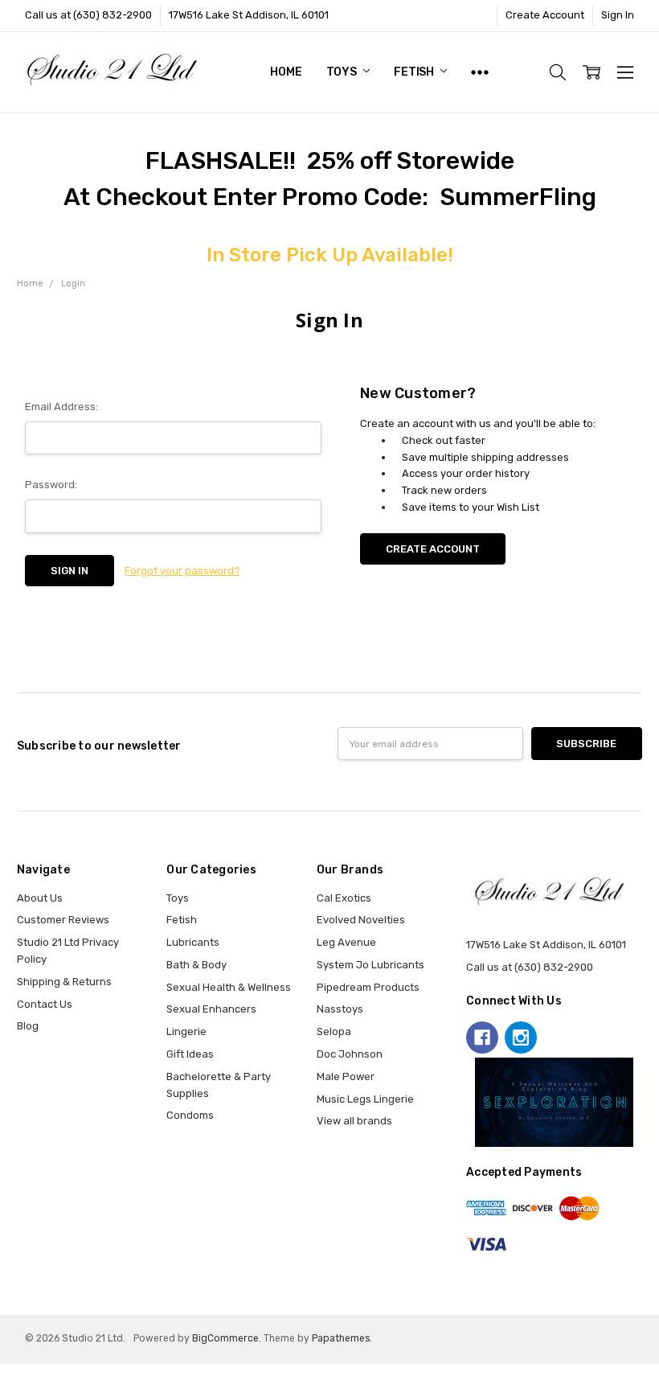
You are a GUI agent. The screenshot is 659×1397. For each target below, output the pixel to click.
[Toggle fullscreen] (29, 1375)
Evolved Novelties (361, 920)
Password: (51, 485)
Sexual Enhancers (211, 1009)
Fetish (415, 72)
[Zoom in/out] (41, 1375)
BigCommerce (225, 1338)
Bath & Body (196, 965)
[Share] (17, 1375)
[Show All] (480, 72)
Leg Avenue (346, 942)
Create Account (545, 15)
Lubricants (192, 942)
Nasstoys (340, 1009)
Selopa (334, 1031)
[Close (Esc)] (5, 1375)
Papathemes (341, 1338)
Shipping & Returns (64, 982)
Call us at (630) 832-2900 (88, 15)
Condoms (190, 1115)
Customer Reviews (63, 920)
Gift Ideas (190, 1054)
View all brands (354, 1121)
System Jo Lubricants (370, 965)
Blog (28, 1026)
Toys (342, 72)
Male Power (346, 1076)
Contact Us (44, 1004)
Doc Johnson (350, 1054)
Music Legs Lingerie (365, 1099)
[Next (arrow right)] (17, 1391)
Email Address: (61, 407)
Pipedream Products (368, 987)
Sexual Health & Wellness (228, 987)
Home (285, 72)
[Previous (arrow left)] (5, 1391)
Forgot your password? (182, 571)
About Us (40, 898)
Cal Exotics (344, 898)
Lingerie (186, 1031)
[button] (554, 1103)
